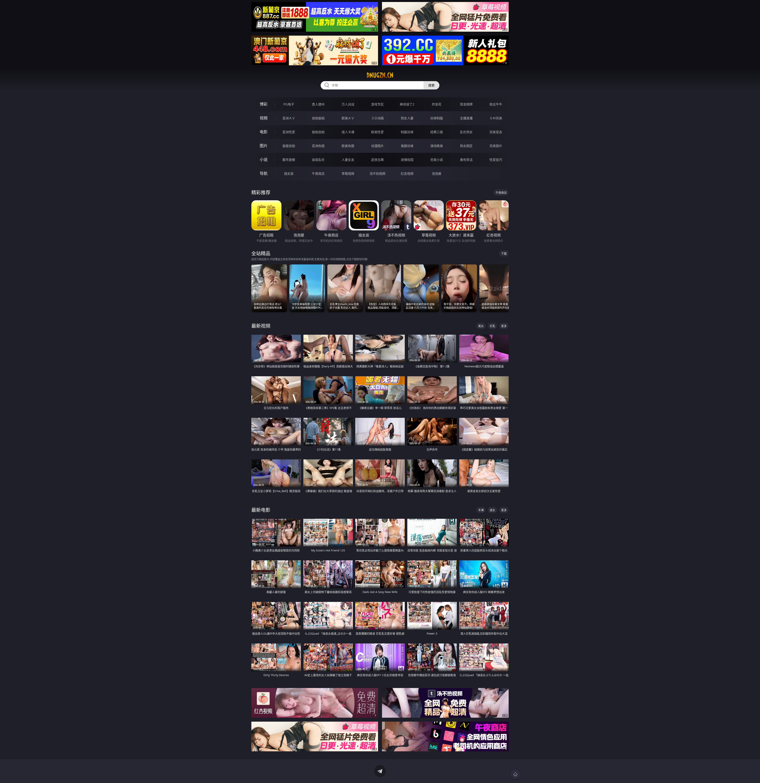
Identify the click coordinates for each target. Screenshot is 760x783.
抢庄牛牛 (495, 104)
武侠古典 (377, 160)
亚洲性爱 (288, 132)
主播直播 (466, 118)
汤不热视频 (377, 173)
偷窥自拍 (288, 146)
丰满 (481, 510)
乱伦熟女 (466, 132)
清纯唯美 (436, 146)
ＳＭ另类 (495, 118)
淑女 (492, 510)
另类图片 (495, 146)
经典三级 (436, 132)
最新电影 (260, 509)
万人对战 (348, 104)
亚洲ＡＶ (288, 118)
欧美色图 (348, 146)
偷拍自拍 (318, 132)
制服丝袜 (407, 132)
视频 (264, 118)
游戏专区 (377, 104)
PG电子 (288, 104)
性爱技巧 (495, 160)
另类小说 (436, 160)
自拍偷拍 (318, 118)
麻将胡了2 (407, 104)
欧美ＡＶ (348, 118)
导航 (264, 173)
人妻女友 (348, 160)
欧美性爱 (377, 132)
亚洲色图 (318, 146)
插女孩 (289, 173)
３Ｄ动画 (377, 118)
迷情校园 (407, 160)
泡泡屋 (436, 173)
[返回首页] (515, 774)
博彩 (264, 104)
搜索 (431, 85)
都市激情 (288, 160)
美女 (481, 326)
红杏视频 (407, 173)
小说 (264, 159)
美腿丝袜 (407, 146)
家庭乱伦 (318, 160)
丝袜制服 (436, 118)
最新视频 (260, 325)
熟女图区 (466, 146)
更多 (504, 326)
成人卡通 (348, 132)
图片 (264, 145)
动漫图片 (377, 146)
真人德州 (318, 104)
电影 (264, 132)
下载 (504, 253)
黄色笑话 (466, 160)
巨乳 (492, 326)
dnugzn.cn (380, 75)
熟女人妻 (407, 118)
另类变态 (495, 132)
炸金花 (436, 104)
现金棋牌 (466, 104)
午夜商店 (318, 173)
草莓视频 (348, 173)
